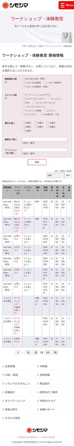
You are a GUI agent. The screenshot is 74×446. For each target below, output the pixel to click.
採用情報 (45, 374)
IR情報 (43, 366)
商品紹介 (45, 383)
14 (47, 352)
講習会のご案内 (36, 46)
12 (35, 352)
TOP (24, 46)
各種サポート (47, 409)
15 (55, 352)
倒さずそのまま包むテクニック (17, 207)
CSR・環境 (11, 374)
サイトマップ (49, 437)
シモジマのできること (17, 383)
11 (28, 352)
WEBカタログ (48, 400)
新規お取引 (11, 409)
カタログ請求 (12, 418)
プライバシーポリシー (29, 437)
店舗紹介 (10, 392)
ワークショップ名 (18, 190)
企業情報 (10, 366)
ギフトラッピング (15, 400)
